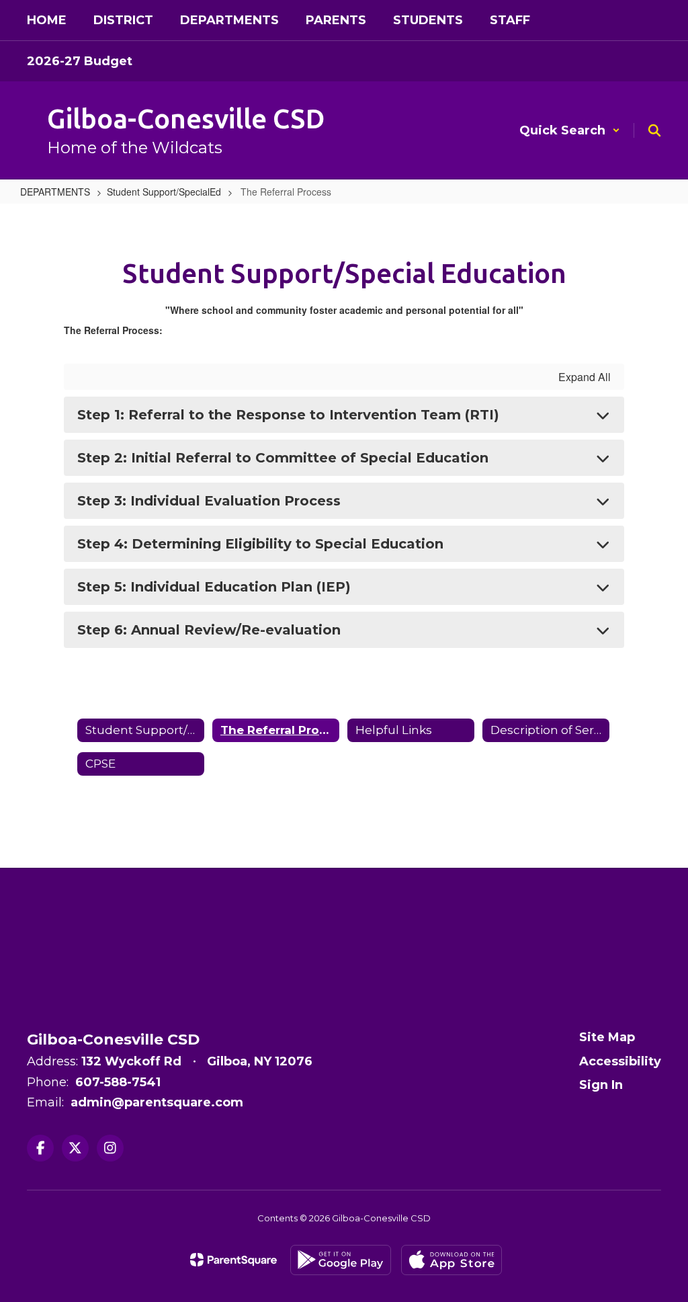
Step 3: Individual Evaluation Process (209, 501)
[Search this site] (654, 130)
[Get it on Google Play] (340, 1260)
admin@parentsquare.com (157, 1102)
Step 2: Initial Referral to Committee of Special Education (282, 458)
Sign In (601, 1084)
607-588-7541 (118, 1082)
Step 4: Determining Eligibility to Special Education (260, 544)
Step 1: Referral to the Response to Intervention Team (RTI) (288, 415)
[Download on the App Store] (451, 1260)
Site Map (607, 1037)
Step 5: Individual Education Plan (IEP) (214, 587)
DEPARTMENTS (55, 191)
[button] (569, 130)
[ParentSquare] (233, 1260)
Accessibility (620, 1061)
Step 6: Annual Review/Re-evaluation (209, 630)
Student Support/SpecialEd (164, 191)
